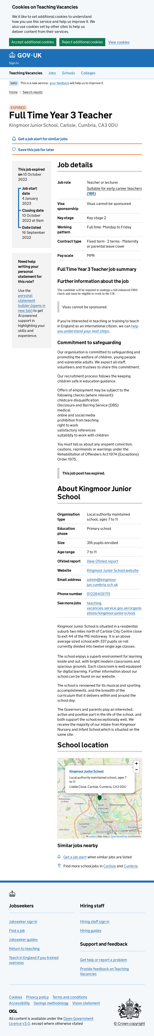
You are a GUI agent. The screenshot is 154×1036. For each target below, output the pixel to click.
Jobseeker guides (23, 939)
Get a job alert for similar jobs (43, 139)
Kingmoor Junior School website (113, 570)
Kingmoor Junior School (86, 771)
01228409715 (98, 594)
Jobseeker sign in (23, 921)
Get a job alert (75, 857)
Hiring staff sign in (94, 921)
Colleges (88, 73)
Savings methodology (51, 1003)
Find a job (17, 930)
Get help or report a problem (103, 959)
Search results (33, 92)
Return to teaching (24, 948)
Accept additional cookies (32, 42)
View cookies (119, 42)
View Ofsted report (102, 561)
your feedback (59, 83)
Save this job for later (36, 149)
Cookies (15, 997)
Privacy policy (37, 997)
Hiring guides (90, 930)
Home (13, 92)
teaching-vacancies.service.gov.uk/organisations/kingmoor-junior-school (114, 608)
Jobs (52, 73)
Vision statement (86, 1003)
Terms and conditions (70, 997)
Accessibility (19, 1003)
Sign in (14, 63)
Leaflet (92, 836)
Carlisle (109, 866)
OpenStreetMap (119, 836)
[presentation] (99, 798)
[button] (99, 798)
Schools (68, 73)
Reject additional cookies (82, 42)
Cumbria (131, 866)
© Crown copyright (129, 1023)
